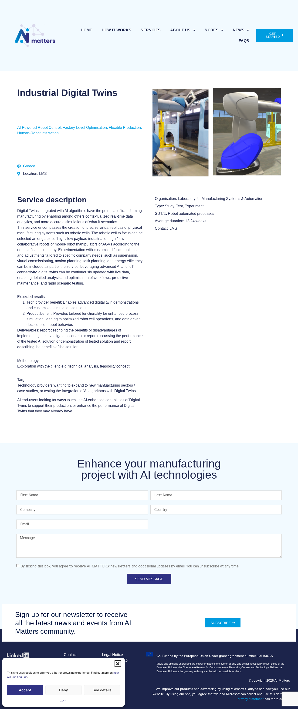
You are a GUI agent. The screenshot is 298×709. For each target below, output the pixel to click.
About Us (180, 30)
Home (86, 30)
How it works (117, 30)
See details (102, 690)
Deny (63, 690)
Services (151, 30)
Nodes (212, 30)
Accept (25, 690)
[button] (117, 663)
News (239, 30)
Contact (70, 655)
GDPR (64, 700)
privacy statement (250, 699)
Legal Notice (112, 655)
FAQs (244, 41)
